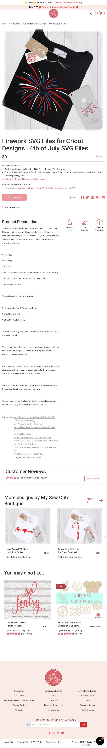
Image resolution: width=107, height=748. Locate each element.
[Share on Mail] (103, 197)
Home (5, 23)
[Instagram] (54, 733)
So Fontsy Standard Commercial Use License (25, 179)
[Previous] (7, 80)
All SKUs (38, 423)
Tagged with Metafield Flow (27, 457)
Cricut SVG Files (22, 440)
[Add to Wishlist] (50, 508)
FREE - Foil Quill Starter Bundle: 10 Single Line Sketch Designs (69, 624)
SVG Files (38, 454)
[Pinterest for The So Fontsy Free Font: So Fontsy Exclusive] (28, 613)
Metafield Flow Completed (45, 440)
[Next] (99, 80)
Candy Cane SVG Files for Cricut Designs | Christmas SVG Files (68, 551)
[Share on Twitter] (87, 197)
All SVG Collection (23, 434)
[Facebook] (49, 733)
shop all (90, 501)
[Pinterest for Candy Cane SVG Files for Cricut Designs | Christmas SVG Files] (79, 539)
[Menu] (15, 13)
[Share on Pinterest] (92, 197)
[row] (53, 536)
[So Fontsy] (53, 13)
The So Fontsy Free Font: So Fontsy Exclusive (16, 624)
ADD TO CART (40, 539)
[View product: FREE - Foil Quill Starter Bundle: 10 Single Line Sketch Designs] (79, 599)
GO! (84, 725)
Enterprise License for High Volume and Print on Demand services (35, 187)
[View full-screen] (102, 31)
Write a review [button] (93, 478)
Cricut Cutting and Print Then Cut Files (32, 437)
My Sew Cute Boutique (25, 444)
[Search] (90, 13)
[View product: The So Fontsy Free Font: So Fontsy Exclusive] (27, 599)
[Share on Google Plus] (98, 197)
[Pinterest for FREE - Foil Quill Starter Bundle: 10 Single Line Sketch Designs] (79, 613)
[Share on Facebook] (82, 197)
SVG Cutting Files (22, 454)
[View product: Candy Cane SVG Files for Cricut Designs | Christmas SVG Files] (79, 526)
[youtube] (62, 733)
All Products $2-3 (22, 423)
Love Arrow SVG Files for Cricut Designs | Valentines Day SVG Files (17, 551)
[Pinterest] (58, 733)
